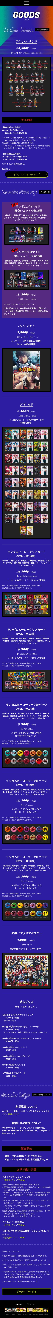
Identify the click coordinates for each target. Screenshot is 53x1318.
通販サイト (9, 1180)
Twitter (21, 1180)
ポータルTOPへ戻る (26, 1291)
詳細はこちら (13, 1114)
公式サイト (9, 1225)
